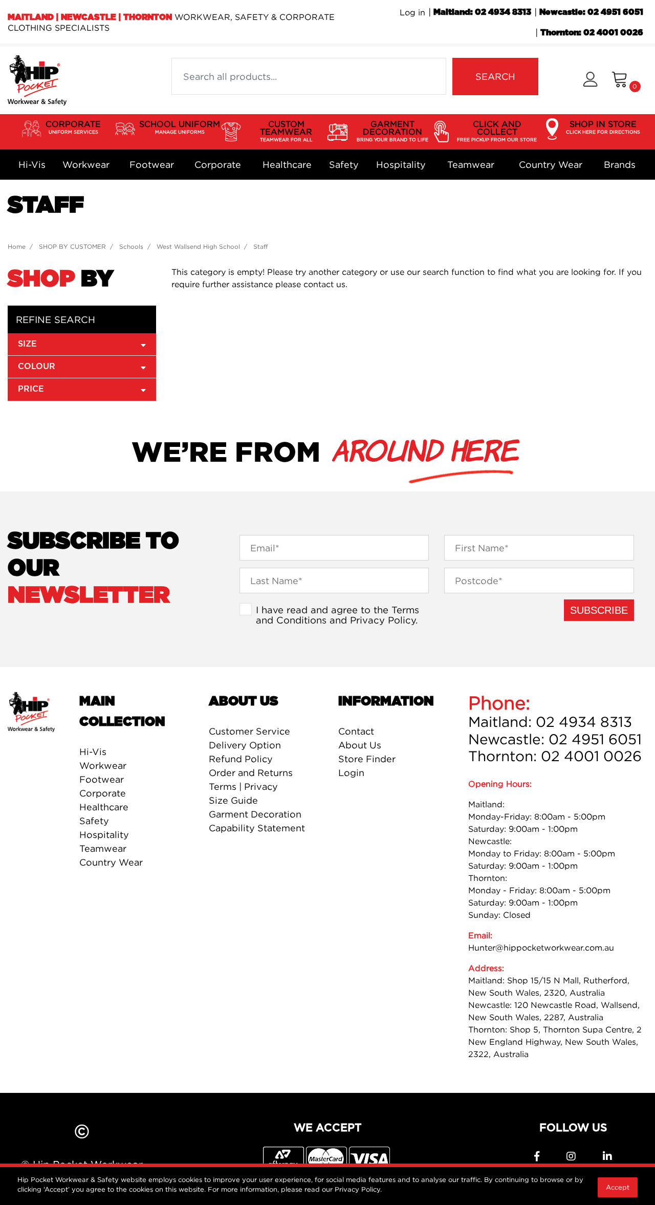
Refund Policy (241, 759)
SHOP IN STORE (603, 126)
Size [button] (27, 344)
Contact (356, 731)
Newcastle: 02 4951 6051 (591, 12)
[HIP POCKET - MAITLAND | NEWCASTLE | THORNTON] (37, 79)
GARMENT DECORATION (392, 130)
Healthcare (287, 164)
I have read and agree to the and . (337, 615)
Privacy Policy (383, 620)
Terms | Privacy (243, 786)
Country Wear (550, 164)
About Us (359, 745)
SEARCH (495, 76)
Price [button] (31, 389)
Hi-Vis (32, 164)
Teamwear (470, 164)
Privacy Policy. (358, 1189)
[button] (590, 81)
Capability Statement (257, 828)
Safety (344, 164)
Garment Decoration (255, 814)
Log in (412, 12)
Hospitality (401, 164)
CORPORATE (73, 126)
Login (351, 773)
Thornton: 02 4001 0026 (591, 33)
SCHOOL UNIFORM (179, 126)
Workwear (86, 164)
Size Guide (233, 800)
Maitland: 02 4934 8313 (482, 12)
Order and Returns (251, 773)
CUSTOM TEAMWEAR (286, 130)
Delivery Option (245, 745)
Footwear (151, 164)
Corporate (217, 164)
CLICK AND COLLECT (497, 130)
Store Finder (367, 759)
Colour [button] (36, 366)
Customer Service (249, 731)
